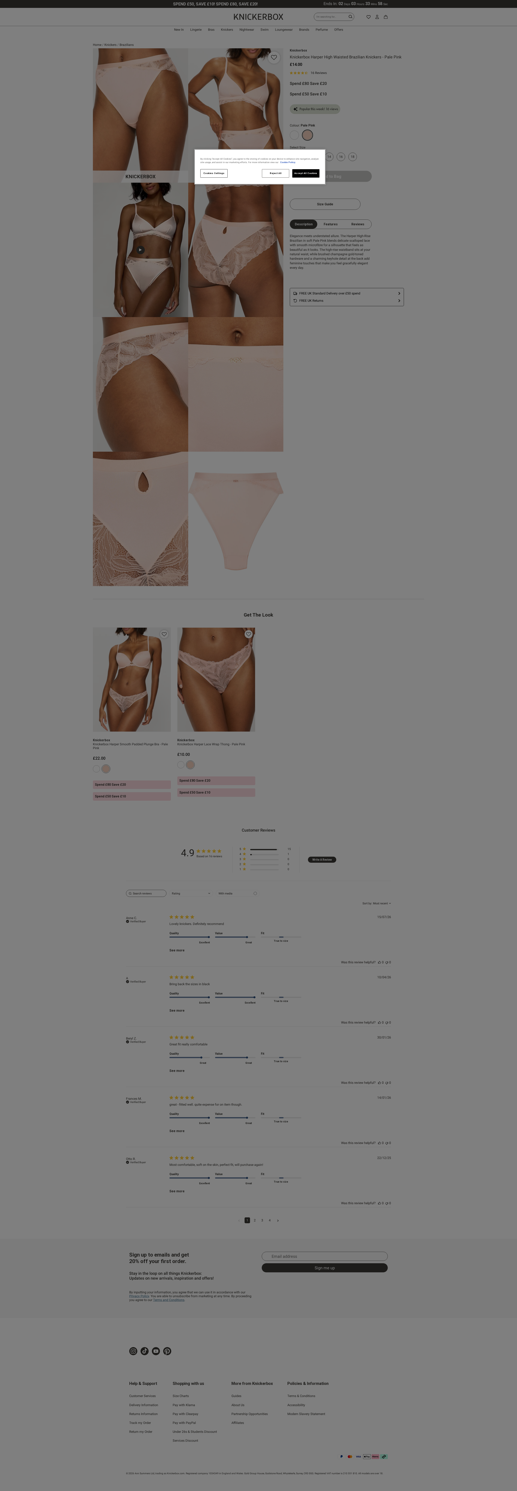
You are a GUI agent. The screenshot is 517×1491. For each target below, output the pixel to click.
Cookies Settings (213, 173)
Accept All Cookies (305, 173)
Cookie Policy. (288, 162)
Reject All (276, 173)
